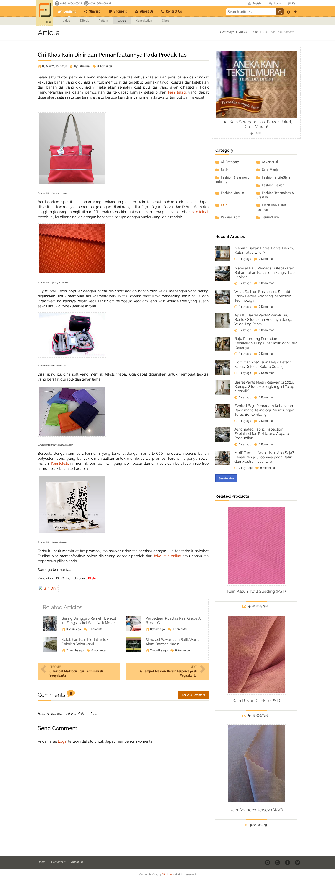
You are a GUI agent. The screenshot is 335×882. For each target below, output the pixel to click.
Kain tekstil (60, 463)
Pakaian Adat (230, 217)
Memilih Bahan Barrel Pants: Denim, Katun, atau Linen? (264, 250)
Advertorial (269, 162)
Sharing (94, 11)
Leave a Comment (193, 695)
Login (62, 741)
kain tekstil (177, 92)
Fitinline (167, 874)
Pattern (103, 20)
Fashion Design (272, 185)
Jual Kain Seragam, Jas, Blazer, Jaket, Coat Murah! (256, 124)
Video (66, 20)
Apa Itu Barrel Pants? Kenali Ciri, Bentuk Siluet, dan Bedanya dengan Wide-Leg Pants (264, 319)
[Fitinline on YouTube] (268, 862)
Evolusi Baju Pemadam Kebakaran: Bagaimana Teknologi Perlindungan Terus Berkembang (264, 410)
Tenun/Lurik (270, 217)
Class (165, 20)
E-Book (84, 20)
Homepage (227, 32)
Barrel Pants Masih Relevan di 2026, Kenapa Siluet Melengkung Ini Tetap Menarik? (264, 386)
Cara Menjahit (272, 169)
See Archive (226, 478)
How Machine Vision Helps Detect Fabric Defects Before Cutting (262, 364)
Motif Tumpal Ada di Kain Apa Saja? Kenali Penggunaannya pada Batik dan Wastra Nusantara (264, 457)
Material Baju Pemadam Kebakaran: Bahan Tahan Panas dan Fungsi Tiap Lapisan (264, 272)
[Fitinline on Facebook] (288, 862)
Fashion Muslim (232, 193)
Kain (255, 32)
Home (42, 862)
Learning (69, 11)
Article (122, 20)
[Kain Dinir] (48, 588)
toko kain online (167, 556)
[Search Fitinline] (280, 11)
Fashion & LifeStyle (275, 177)
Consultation (144, 20)
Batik (224, 169)
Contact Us (173, 11)
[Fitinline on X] (298, 862)
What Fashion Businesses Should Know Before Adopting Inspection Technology (262, 296)
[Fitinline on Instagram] (278, 862)
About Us (146, 11)
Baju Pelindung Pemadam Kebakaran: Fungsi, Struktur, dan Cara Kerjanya (265, 343)
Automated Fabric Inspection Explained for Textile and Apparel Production (262, 433)
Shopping (120, 11)
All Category (229, 162)
